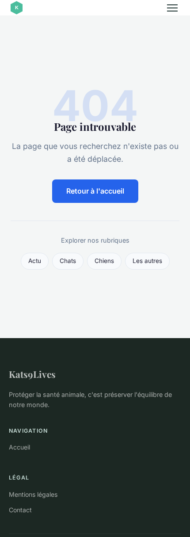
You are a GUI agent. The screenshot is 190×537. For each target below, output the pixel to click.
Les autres (147, 260)
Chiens (104, 260)
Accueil (19, 447)
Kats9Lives (32, 374)
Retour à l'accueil (95, 191)
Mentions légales (33, 494)
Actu (34, 260)
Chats (68, 260)
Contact (20, 510)
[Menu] (172, 8)
